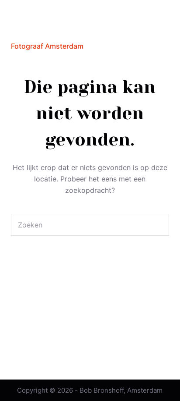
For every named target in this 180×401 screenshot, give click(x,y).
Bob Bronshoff (49, 29)
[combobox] (79, 225)
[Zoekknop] (158, 224)
